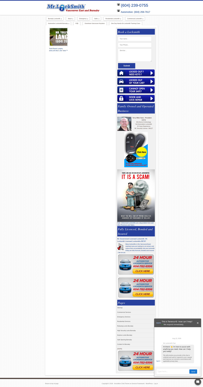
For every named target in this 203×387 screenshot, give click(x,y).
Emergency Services (123, 317)
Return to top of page (52, 383)
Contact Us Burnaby (123, 344)
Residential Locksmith (112, 19)
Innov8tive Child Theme (121, 383)
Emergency (82, 19)
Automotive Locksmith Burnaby (57, 24)
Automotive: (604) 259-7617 (135, 12)
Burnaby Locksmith (53, 19)
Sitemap (120, 308)
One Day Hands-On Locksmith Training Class (125, 23)
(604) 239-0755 (134, 5)
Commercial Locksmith (133, 19)
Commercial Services (124, 312)
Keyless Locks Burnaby (124, 335)
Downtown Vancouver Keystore (95, 23)
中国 (76, 23)
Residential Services (123, 321)
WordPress (149, 383)
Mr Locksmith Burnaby (78, 8)
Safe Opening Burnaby (124, 340)
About (69, 19)
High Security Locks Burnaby (126, 330)
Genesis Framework (138, 383)
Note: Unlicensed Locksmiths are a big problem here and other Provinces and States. (135, 224)
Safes (95, 19)
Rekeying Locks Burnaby (125, 326)
